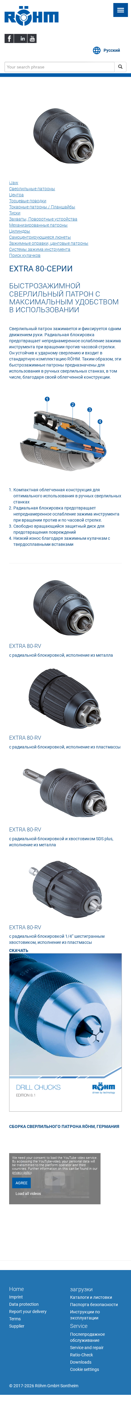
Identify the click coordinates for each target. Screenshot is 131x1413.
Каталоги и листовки (91, 1297)
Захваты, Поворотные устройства (43, 219)
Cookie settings (84, 1369)
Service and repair (87, 1347)
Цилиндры (19, 231)
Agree (21, 1183)
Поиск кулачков (25, 255)
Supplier (16, 1326)
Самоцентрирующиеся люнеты (40, 237)
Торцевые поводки (27, 200)
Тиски (14, 213)
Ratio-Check (81, 1354)
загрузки (81, 1289)
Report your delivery (28, 1311)
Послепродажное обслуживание (87, 1337)
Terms (15, 1318)
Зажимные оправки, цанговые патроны (48, 243)
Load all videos (28, 1193)
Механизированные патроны (38, 225)
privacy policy (21, 1173)
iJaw (13, 182)
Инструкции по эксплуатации (85, 1314)
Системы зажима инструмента (39, 249)
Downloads (80, 1362)
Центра (16, 194)
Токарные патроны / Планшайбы (42, 206)
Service (78, 1326)
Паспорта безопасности (94, 1304)
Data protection (24, 1304)
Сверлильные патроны (32, 188)
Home (16, 1289)
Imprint (16, 1297)
